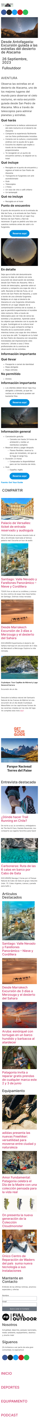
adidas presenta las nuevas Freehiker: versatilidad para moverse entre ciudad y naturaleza (19, 1140)
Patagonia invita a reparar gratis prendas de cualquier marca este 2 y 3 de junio (19, 1078)
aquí (22, 710)
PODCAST (9, 1415)
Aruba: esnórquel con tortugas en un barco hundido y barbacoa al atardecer (18, 1036)
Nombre (5, 1295)
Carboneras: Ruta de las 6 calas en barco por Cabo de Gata (18, 869)
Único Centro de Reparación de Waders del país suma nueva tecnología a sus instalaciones (18, 1263)
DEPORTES (10, 1387)
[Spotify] (25, 12)
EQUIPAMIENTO (14, 1401)
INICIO (6, 1373)
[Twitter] (14, 12)
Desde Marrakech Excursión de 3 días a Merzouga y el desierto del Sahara (17, 632)
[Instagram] (9, 12)
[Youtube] (20, 12)
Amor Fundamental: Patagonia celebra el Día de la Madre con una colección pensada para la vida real (19, 1185)
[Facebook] (3, 12)
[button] (2, 73)
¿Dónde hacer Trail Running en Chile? (14, 819)
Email (4, 1301)
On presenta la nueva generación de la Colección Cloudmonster (17, 1220)
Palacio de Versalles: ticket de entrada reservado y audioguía (17, 526)
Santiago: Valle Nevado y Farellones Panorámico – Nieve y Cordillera (19, 582)
